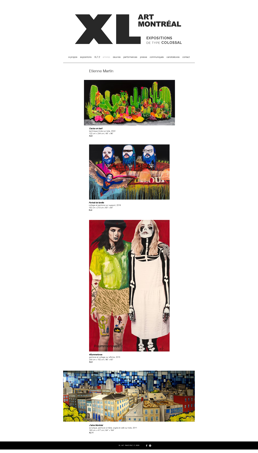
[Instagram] (150, 446)
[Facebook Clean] (147, 446)
